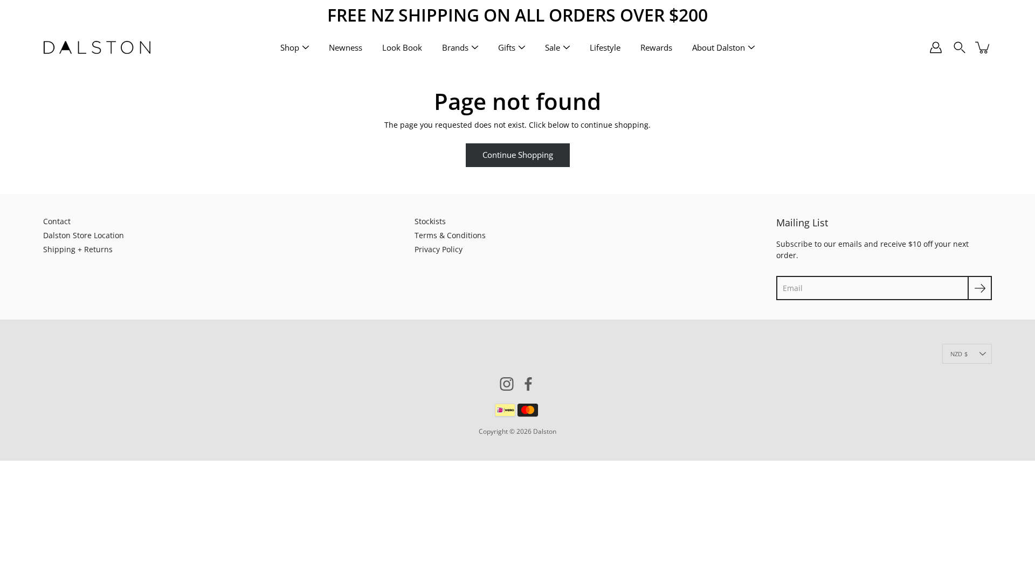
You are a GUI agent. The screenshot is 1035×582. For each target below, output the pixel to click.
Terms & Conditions (450, 235)
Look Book (402, 46)
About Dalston (718, 46)
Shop (289, 46)
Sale (552, 46)
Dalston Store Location (83, 235)
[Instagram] (507, 384)
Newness (345, 46)
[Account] (935, 47)
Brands (455, 46)
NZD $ (959, 354)
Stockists (430, 221)
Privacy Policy (439, 249)
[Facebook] (528, 384)
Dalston (544, 431)
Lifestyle (605, 46)
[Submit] (980, 288)
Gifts (506, 46)
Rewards (656, 46)
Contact (57, 221)
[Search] (959, 47)
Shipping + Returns (78, 249)
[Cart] (983, 47)
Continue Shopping (517, 155)
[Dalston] (97, 47)
